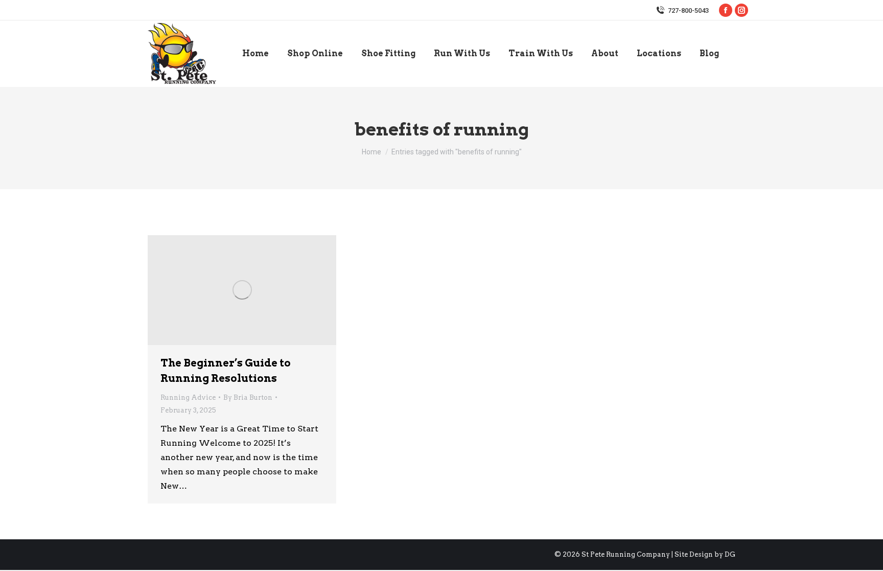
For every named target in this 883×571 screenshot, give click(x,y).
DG (730, 554)
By (247, 397)
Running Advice (188, 397)
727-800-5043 (688, 10)
